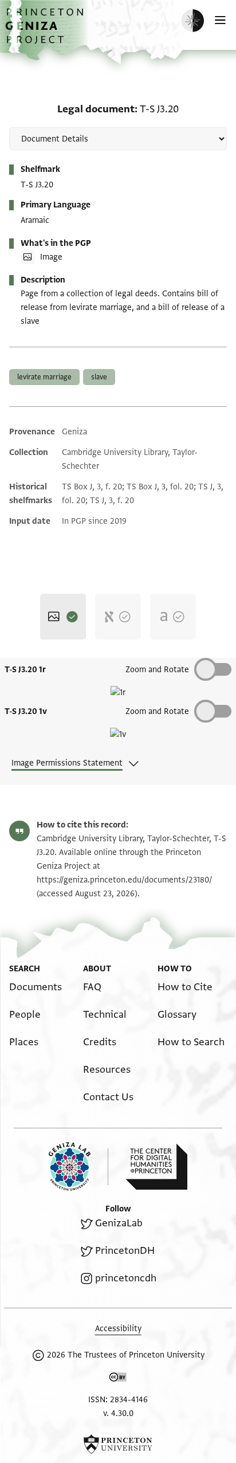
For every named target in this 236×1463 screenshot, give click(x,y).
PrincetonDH (125, 1250)
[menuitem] (35, 987)
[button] (46, 32)
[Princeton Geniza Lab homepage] (78, 1166)
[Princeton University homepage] (118, 1444)
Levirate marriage (44, 377)
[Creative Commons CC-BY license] (118, 1379)
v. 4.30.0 (118, 1413)
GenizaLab (119, 1223)
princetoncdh (125, 1278)
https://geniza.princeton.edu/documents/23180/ (124, 879)
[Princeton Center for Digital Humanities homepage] (156, 1167)
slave (99, 377)
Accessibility (118, 1328)
